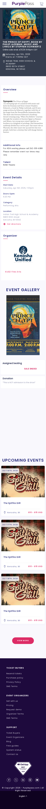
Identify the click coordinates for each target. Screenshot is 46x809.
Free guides (12, 745)
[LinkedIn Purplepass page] (23, 780)
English (22, 796)
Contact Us (12, 754)
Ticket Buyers (13, 733)
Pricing (9, 705)
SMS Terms (12, 686)
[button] (23, 65)
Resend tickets (14, 673)
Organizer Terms (15, 714)
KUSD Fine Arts (13, 271)
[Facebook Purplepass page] (9, 780)
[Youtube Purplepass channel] (37, 780)
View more (23, 640)
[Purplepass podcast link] (30, 780)
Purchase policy (14, 678)
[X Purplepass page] (16, 780)
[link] (23, 224)
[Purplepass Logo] (23, 4)
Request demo (14, 709)
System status (13, 750)
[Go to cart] (41, 4)
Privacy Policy (13, 682)
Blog (8, 741)
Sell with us (12, 701)
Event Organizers (15, 737)
